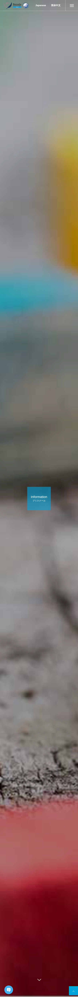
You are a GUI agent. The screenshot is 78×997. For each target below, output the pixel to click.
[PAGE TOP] (73, 990)
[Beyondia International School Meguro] (16, 5)
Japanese (40, 5)
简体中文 (56, 5)
